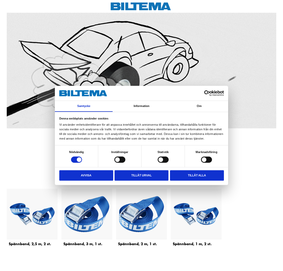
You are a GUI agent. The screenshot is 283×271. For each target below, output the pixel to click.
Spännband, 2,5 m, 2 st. (30, 243)
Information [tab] (141, 106)
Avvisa (86, 175)
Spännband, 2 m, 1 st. (137, 243)
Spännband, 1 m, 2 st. (192, 243)
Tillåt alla (197, 175)
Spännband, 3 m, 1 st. (82, 243)
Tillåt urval (141, 175)
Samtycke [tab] (83, 106)
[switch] (119, 160)
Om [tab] (199, 106)
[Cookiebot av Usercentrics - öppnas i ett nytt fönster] (207, 93)
